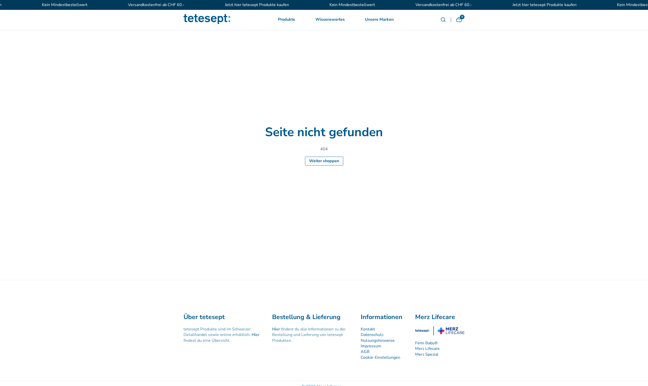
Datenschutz (372, 334)
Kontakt (368, 329)
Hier (255, 334)
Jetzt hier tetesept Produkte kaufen (251, 5)
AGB (365, 351)
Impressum (371, 346)
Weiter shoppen (324, 161)
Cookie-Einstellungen (380, 357)
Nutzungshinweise (378, 340)
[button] (286, 20)
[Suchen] (446, 19)
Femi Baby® (426, 343)
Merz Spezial (426, 354)
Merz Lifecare (427, 348)
